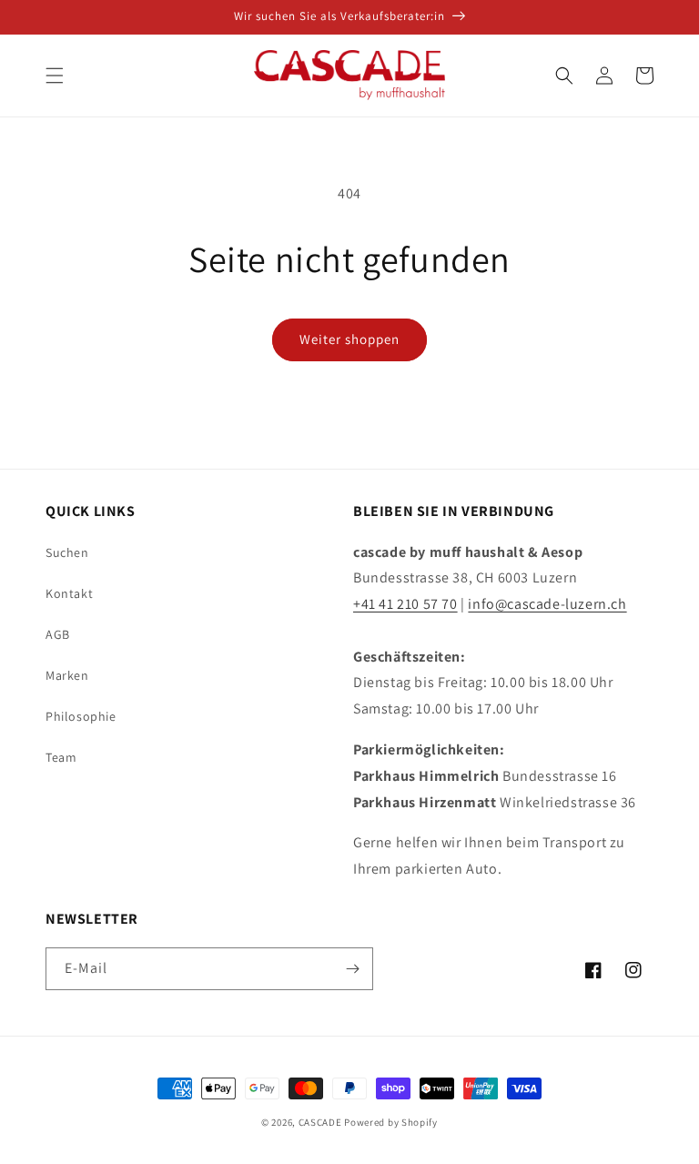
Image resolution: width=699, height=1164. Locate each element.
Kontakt (69, 593)
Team (61, 757)
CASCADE (320, 1122)
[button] (55, 76)
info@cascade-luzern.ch (547, 603)
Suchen (67, 552)
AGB (58, 634)
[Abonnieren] (352, 968)
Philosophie (81, 716)
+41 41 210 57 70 (405, 603)
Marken (67, 675)
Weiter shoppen (349, 339)
